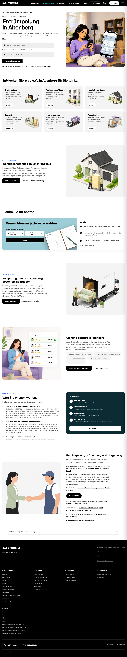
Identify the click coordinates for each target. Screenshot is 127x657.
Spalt (85, 501)
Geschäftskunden (71, 580)
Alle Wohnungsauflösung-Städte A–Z (15, 627)
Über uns (5, 574)
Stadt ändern (27, 13)
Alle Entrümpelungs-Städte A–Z (13, 624)
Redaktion (5, 599)
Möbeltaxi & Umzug (40, 589)
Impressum (100, 551)
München (5, 618)
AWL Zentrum (10, 3)
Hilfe (86, 3)
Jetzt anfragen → (95, 428)
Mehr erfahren (93, 468)
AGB (98, 556)
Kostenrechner (7, 586)
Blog (4, 583)
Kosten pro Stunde (84, 488)
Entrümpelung (14, 16)
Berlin (4, 612)
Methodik (5, 593)
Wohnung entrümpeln (97, 488)
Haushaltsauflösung (99, 514)
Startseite (5, 16)
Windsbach (91, 501)
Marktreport (100, 577)
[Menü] (122, 3)
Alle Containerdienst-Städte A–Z (13, 633)
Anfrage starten (11, 181)
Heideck (84, 504)
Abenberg (75, 496)
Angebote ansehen (12, 61)
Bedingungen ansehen (87, 246)
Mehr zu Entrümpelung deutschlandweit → (80, 520)
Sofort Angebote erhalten (30, 301)
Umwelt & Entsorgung (103, 574)
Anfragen (114, 3)
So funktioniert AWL (100, 368)
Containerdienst (71, 516)
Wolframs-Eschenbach (73, 504)
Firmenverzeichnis (8, 589)
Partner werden (70, 577)
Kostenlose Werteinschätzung (33, 181)
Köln (3, 621)
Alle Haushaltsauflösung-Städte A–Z (14, 630)
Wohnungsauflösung (85, 514)
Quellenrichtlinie (7, 602)
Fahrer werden (70, 574)
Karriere (4, 580)
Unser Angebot (7, 577)
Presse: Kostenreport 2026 (11, 596)
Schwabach (99, 501)
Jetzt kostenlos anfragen (79, 368)
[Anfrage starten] (95, 39)
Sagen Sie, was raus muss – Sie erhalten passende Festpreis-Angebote (26, 66)
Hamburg (5, 615)
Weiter (24, 240)
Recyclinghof (38, 586)
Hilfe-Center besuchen (9, 552)
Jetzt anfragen (11, 301)
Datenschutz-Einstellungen (105, 561)
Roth (106, 501)
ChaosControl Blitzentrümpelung (89, 508)
